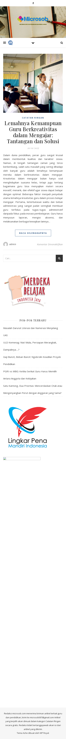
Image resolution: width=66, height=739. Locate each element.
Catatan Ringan (33, 117)
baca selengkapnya (33, 233)
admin (12, 244)
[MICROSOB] (33, 20)
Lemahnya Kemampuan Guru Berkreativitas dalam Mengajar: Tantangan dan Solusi (33, 132)
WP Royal (44, 733)
